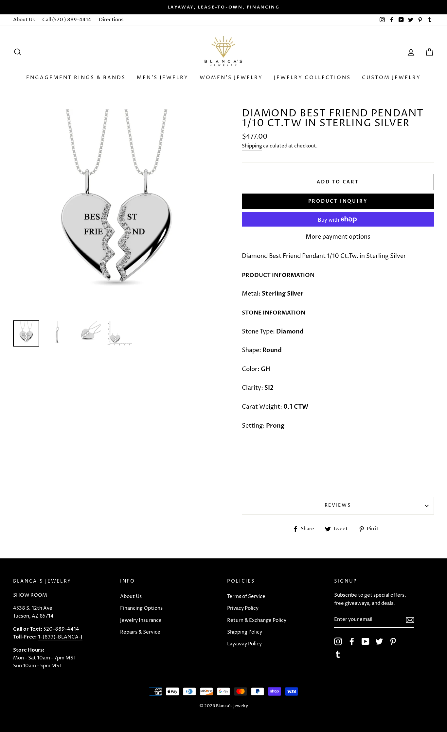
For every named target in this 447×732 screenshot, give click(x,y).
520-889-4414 (61, 629)
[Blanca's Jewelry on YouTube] (365, 641)
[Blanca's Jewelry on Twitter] (379, 641)
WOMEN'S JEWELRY (231, 77)
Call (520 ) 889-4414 (66, 19)
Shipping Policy (244, 632)
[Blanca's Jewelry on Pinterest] (393, 641)
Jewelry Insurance (141, 620)
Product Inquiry (338, 201)
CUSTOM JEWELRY (391, 77)
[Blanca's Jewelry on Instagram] (338, 641)
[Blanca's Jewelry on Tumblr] (338, 654)
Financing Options (141, 608)
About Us (24, 19)
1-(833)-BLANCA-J (60, 637)
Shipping (252, 146)
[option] (223, 7)
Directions (111, 19)
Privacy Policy (243, 608)
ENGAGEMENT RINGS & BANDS (76, 77)
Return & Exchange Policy (256, 620)
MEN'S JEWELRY (162, 77)
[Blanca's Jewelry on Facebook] (352, 641)
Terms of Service (246, 596)
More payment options (338, 237)
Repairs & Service (140, 632)
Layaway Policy (244, 643)
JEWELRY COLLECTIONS (312, 77)
